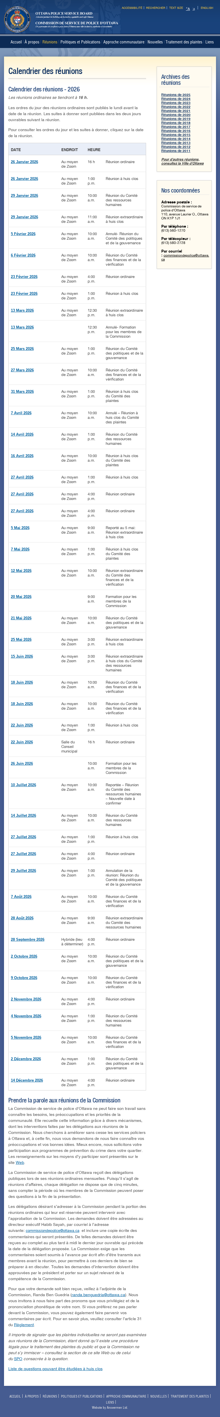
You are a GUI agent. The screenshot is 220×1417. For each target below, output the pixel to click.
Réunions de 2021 (175, 111)
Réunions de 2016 (175, 131)
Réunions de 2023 (175, 103)
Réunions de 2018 (175, 123)
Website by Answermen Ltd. (110, 1408)
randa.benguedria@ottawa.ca (98, 1294)
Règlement (24, 1324)
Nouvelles (155, 42)
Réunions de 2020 (175, 115)
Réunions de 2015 (175, 135)
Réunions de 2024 (175, 99)
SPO (18, 1358)
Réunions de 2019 (175, 119)
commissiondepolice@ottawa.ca (52, 1230)
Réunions (49, 42)
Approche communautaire (123, 42)
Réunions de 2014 (175, 139)
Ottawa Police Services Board (61, 26)
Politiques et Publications (80, 42)
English (207, 8)
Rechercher (155, 8)
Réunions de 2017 (175, 127)
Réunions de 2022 (175, 107)
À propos (32, 42)
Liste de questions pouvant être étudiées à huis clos (55, 1368)
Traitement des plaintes (184, 42)
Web (20, 1162)
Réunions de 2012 (175, 147)
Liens (209, 42)
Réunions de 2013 (175, 143)
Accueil (16, 42)
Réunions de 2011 (175, 151)
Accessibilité (132, 8)
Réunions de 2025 (175, 95)
